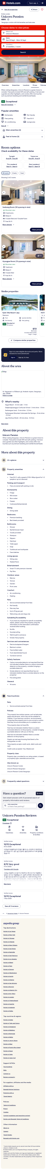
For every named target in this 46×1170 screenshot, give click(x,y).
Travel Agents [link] (7, 1096)
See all (3, 126)
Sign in (13, 357)
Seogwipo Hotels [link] (12, 913)
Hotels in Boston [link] (8, 987)
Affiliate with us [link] (8, 1086)
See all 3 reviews (7, 105)
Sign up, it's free (24, 357)
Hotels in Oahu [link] (8, 1054)
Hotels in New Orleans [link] (10, 945)
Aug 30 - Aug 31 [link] (34, 158)
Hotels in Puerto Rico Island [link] (11, 1047)
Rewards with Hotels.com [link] (11, 1138)
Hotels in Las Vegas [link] (9, 931)
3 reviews (6, 823)
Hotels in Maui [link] (7, 1044)
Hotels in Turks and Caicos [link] (11, 1023)
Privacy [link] (5, 1108)
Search (23, 52)
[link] (42, 9)
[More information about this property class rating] (8, 19)
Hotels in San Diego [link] (9, 948)
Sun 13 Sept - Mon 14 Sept (16, 40)
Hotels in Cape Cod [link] (9, 1058)
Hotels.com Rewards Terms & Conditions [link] (16, 1119)
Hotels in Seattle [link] (8, 1004)
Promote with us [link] (8, 1093)
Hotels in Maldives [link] (9, 1030)
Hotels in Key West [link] (9, 993)
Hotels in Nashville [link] (9, 952)
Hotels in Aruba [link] (8, 1020)
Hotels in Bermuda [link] (9, 1033)
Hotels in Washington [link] (10, 973)
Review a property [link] (9, 1077)
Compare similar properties (24, 340)
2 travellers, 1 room (13, 47)
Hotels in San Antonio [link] (10, 983)
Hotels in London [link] (8, 997)
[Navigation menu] (42, 3)
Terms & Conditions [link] (9, 1105)
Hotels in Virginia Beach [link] (10, 1000)
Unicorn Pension (12, 34)
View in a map (7, 395)
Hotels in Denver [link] (8, 969)
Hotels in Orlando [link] (8, 942)
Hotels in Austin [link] (8, 976)
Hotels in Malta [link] (8, 1037)
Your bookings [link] (7, 1067)
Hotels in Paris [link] (7, 966)
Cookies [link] (5, 1112)
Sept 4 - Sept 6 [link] (11, 166)
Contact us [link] (6, 1073)
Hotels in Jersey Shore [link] (10, 1040)
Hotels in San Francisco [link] (10, 955)
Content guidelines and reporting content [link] (16, 1115)
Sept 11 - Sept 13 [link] (34, 166)
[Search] (40, 805)
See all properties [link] (11, 9)
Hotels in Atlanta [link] (8, 980)
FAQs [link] (5, 1070)
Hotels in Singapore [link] (9, 1027)
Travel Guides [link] (7, 1135)
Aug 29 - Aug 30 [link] (12, 158)
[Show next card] (43, 69)
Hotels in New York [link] (9, 935)
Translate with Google (11, 869)
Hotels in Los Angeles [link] (10, 959)
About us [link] (6, 1128)
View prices (36, 230)
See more (4, 424)
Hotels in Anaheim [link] (9, 1007)
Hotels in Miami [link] (8, 962)
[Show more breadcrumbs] (3, 913)
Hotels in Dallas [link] (8, 1011)
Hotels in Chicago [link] (8, 938)
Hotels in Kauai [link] (8, 1051)
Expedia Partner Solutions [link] (11, 1089)
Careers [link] (5, 1131)
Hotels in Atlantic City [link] (10, 990)
